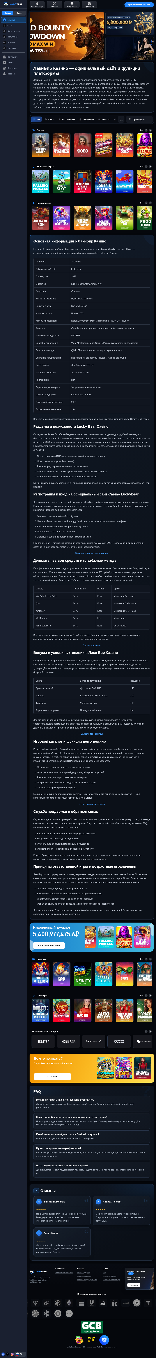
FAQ (104, 1272)
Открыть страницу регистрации (91, 553)
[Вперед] (150, 130)
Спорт (19, 13)
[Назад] (146, 130)
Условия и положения (84, 1276)
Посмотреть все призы (49, 945)
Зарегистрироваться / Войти (139, 5)
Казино (8, 13)
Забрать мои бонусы (92, 733)
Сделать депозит (92, 645)
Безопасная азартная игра (111, 1279)
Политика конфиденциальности (87, 1279)
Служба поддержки (83, 1272)
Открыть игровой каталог (92, 804)
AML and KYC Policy (109, 1276)
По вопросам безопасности (64, 1272)
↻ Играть (52, 1076)
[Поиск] (121, 119)
